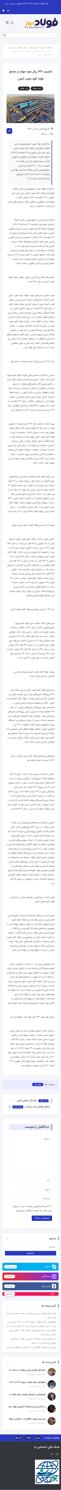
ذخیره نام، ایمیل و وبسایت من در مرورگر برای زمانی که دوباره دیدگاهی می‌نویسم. (32, 1208)
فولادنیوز (37, 1084)
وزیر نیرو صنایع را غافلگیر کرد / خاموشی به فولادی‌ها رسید (31, 1347)
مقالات (28, 1437)
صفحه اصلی (46, 48)
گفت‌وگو (18, 1437)
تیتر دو (12, 48)
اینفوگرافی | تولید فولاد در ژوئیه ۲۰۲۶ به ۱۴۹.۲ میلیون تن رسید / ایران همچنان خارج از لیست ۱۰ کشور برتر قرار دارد (26, 1382)
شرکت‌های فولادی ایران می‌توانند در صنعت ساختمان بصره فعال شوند (26, 1370)
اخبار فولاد (33, 48)
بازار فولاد (22, 48)
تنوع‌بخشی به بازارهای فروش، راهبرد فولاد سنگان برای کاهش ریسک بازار (26, 1394)
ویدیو (37, 1437)
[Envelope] (8, 11)
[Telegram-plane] (51, 1454)
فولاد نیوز (41, 189)
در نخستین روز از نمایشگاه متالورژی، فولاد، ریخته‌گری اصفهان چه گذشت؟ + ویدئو (26, 1406)
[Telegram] (3, 11)
